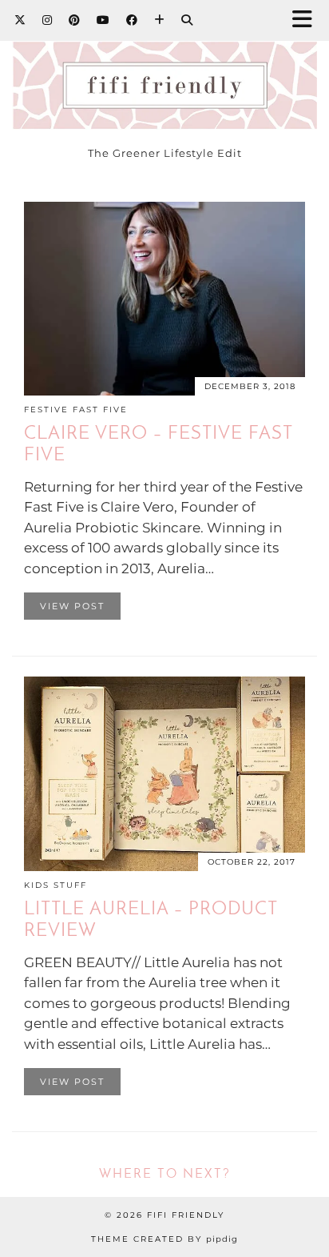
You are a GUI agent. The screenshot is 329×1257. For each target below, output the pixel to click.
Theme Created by (164, 1239)
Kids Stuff (55, 885)
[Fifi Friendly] (164, 69)
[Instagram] (47, 20)
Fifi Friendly (185, 1215)
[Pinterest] (75, 20)
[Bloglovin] (159, 20)
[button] (307, 20)
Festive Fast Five (76, 409)
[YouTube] (103, 20)
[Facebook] (132, 20)
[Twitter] (20, 20)
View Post (72, 606)
